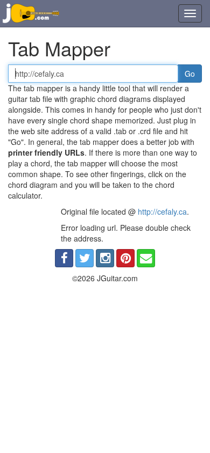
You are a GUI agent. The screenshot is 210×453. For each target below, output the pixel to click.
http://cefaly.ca (162, 211)
